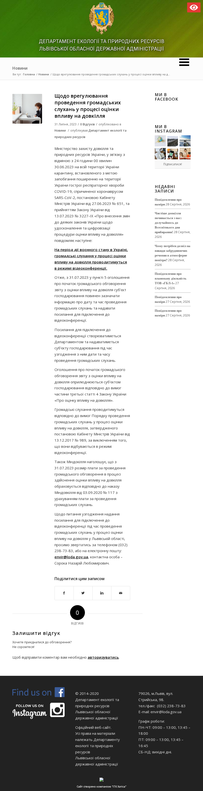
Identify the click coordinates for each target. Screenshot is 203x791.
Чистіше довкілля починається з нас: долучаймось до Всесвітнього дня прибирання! (168, 222)
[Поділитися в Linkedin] (102, 593)
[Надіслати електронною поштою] (120, 593)
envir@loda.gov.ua (71, 556)
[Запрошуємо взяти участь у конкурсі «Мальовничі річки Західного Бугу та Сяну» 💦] (185, 153)
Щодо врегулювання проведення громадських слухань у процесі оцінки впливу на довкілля (87, 105)
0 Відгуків (87, 124)
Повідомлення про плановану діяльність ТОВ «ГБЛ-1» (170, 278)
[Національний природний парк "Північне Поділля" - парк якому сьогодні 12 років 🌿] (185, 140)
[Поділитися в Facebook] (64, 593)
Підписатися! (172, 164)
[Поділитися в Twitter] (83, 593)
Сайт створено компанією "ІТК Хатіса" (101, 786)
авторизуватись (103, 657)
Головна (29, 74)
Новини (19, 68)
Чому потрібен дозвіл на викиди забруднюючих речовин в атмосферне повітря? (172, 253)
